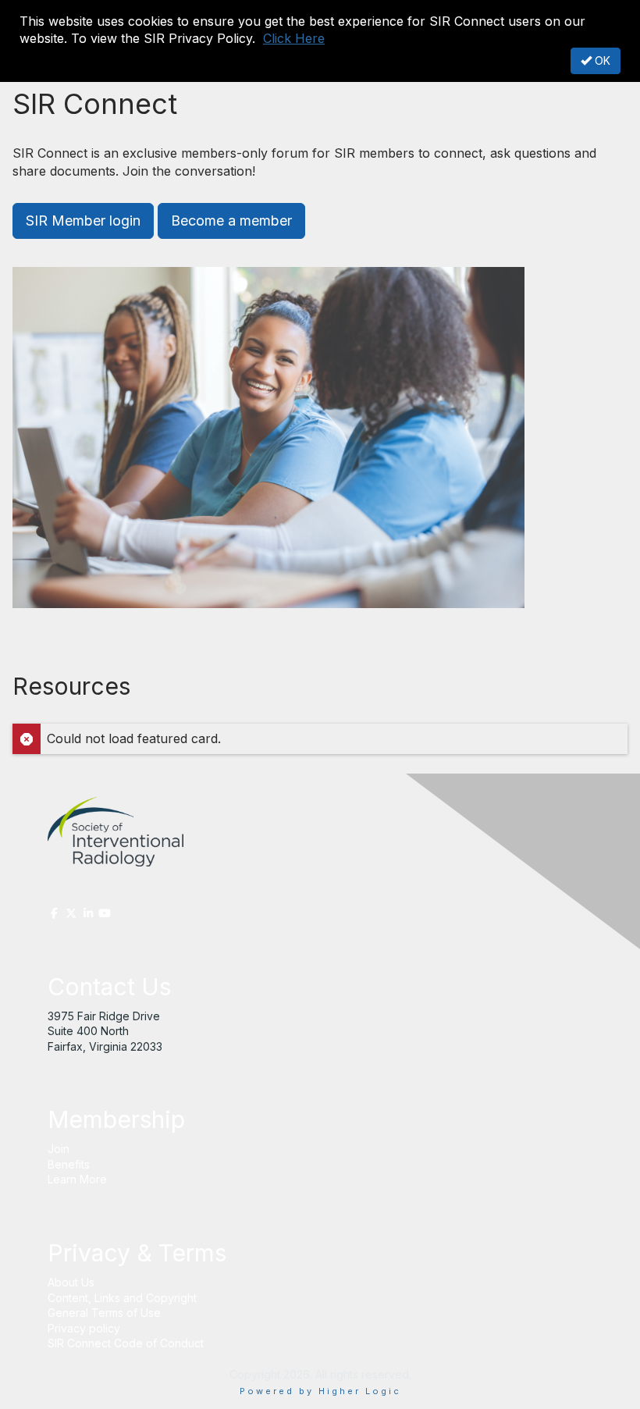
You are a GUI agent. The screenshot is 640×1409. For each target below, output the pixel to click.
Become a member (231, 220)
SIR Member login (83, 220)
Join (58, 1148)
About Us (71, 1282)
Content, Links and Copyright (122, 1297)
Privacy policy (84, 1328)
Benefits (69, 1164)
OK (601, 60)
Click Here (294, 38)
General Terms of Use (104, 1312)
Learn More (77, 1179)
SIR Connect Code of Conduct (127, 1343)
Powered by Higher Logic (320, 1391)
